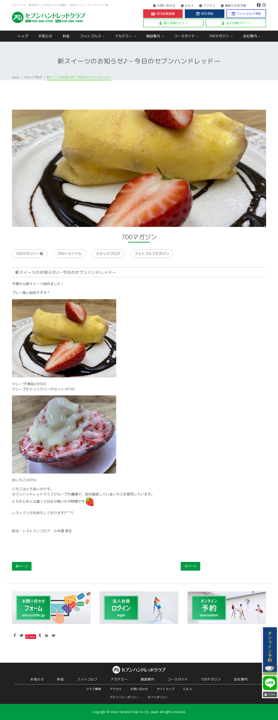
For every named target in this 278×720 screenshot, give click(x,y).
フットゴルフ (91, 36)
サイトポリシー (158, 697)
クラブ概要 (93, 689)
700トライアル (69, 253)
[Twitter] (21, 635)
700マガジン (219, 36)
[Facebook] (258, 5)
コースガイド (185, 36)
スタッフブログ (108, 253)
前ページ (22, 566)
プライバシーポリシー (124, 697)
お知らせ (45, 36)
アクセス (207, 5)
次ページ (190, 566)
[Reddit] (53, 635)
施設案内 (153, 36)
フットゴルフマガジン (151, 253)
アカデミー (124, 36)
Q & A (187, 5)
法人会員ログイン (235, 23)
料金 (66, 36)
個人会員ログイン (173, 23)
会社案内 (250, 36)
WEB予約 (204, 14)
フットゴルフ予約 (246, 14)
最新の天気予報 (233, 5)
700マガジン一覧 (29, 253)
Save (32, 636)
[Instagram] (264, 5)
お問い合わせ (164, 5)
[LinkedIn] (46, 635)
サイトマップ (166, 689)
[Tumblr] (40, 635)
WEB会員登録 (163, 14)
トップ (23, 36)
